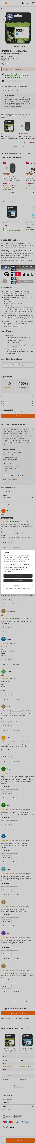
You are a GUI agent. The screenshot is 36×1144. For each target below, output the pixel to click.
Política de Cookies (11, 588)
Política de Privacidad (24, 588)
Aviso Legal (18, 592)
